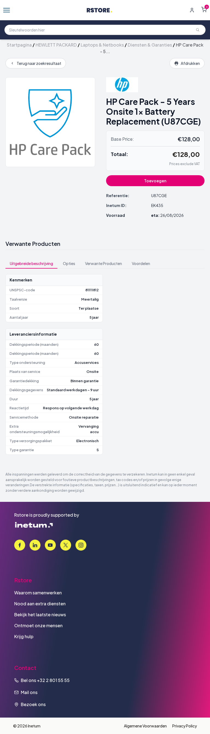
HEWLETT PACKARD (56, 45)
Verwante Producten (103, 263)
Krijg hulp (23, 636)
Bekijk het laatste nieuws (40, 614)
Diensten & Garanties (150, 45)
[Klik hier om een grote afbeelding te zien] (50, 122)
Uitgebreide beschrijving (31, 263)
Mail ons (29, 692)
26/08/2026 (172, 215)
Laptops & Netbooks (102, 45)
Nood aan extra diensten (40, 603)
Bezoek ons (33, 704)
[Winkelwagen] (204, 9)
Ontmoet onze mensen (38, 625)
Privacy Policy (184, 725)
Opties (69, 263)
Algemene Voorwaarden (145, 725)
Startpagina (19, 45)
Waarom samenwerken (38, 592)
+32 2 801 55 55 (53, 680)
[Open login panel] (192, 10)
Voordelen (141, 263)
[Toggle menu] (6, 10)
